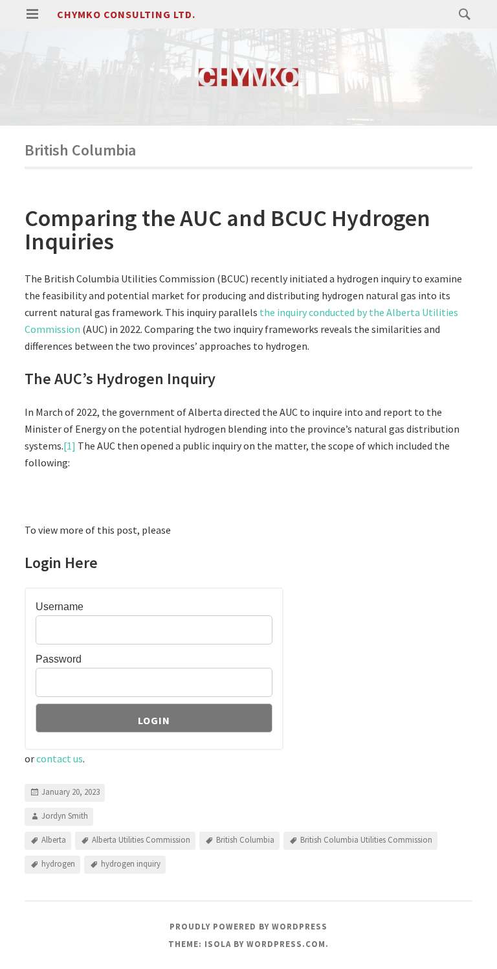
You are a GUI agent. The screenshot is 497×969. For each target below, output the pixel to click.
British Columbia (245, 839)
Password (59, 659)
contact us (59, 758)
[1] (69, 445)
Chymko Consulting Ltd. (126, 14)
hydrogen (58, 863)
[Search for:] (461, 13)
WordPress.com (286, 944)
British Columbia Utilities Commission (366, 839)
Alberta (53, 839)
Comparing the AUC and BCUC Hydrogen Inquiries (227, 229)
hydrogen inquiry (130, 863)
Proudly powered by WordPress (248, 926)
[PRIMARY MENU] (32, 14)
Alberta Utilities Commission (141, 839)
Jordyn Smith (64, 815)
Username (59, 606)
